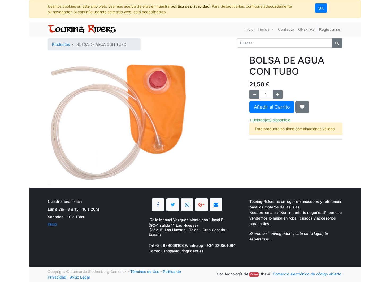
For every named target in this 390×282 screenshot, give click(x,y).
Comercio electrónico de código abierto (307, 274)
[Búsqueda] (337, 43)
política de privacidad (190, 6)
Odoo (254, 274)
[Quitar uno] (254, 94)
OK (321, 8)
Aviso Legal (80, 277)
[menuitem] (248, 29)
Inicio (52, 224)
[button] (302, 107)
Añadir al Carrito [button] (272, 107)
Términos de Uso (144, 271)
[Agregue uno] (278, 94)
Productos (61, 44)
